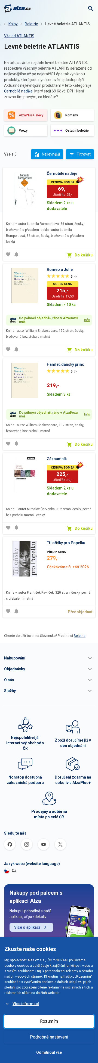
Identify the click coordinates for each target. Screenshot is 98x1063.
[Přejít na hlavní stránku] (17, 8)
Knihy (13, 24)
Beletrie (31, 24)
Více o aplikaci (27, 927)
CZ (14, 870)
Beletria (79, 636)
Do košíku (84, 255)
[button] (49, 658)
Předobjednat (80, 612)
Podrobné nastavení (49, 1037)
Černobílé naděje (18, 91)
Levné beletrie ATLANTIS (67, 24)
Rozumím (49, 1021)
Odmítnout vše (49, 1052)
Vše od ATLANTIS (19, 36)
